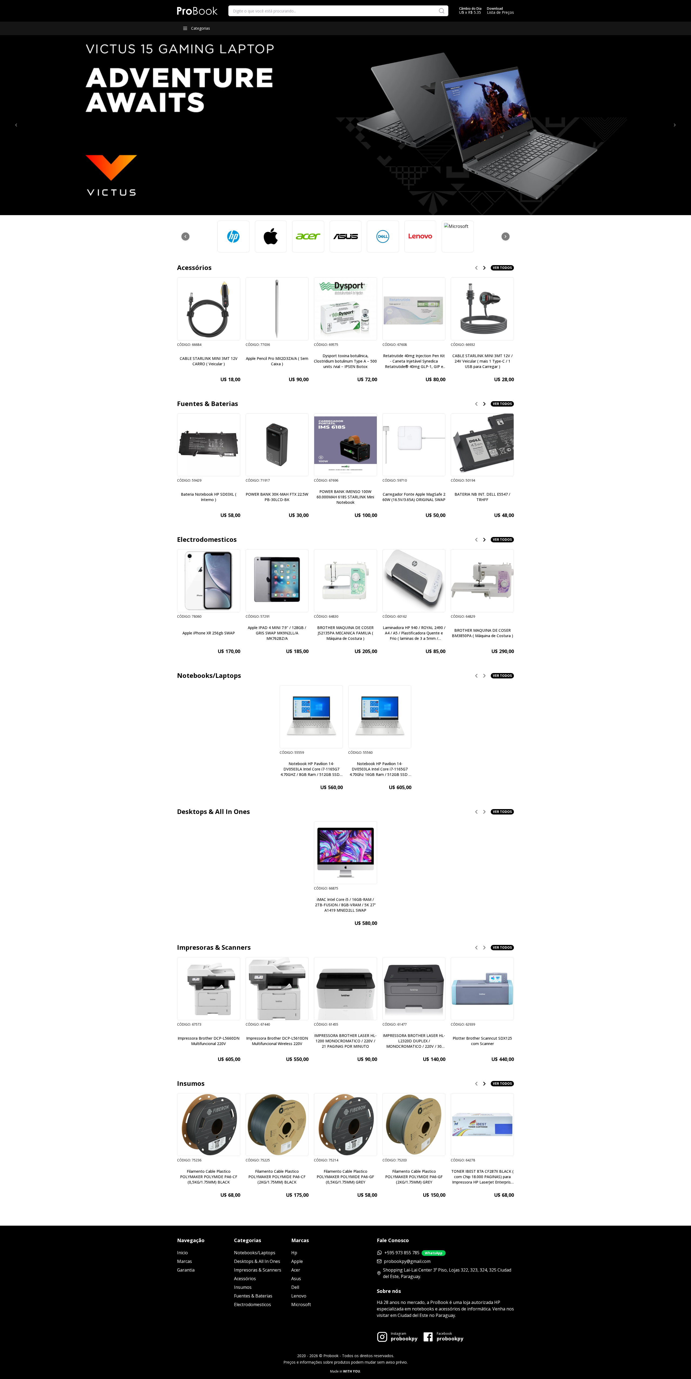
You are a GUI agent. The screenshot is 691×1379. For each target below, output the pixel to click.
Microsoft (301, 1304)
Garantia (186, 1270)
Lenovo (298, 1296)
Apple (297, 1261)
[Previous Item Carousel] (185, 236)
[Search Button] (441, 11)
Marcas (184, 1261)
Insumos (243, 1287)
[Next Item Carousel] (506, 236)
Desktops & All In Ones (257, 1261)
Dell (295, 1287)
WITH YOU (351, 1371)
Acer (295, 1270)
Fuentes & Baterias (253, 1296)
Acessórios (245, 1279)
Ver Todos (502, 267)
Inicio (182, 1253)
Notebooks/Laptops (254, 1253)
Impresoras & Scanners (257, 1270)
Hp (294, 1253)
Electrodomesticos (252, 1304)
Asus (296, 1279)
